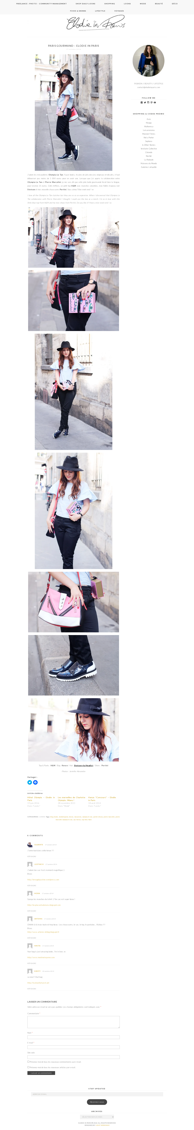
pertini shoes (98, 817)
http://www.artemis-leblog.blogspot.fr (43, 932)
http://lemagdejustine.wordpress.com (43, 879)
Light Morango (102, 1125)
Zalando (148, 152)
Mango (149, 123)
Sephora (148, 141)
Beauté (159, 4)
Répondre (31, 856)
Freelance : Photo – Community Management (41, 4)
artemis (38, 919)
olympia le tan (87, 817)
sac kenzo (77, 819)
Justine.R (39, 864)
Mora (37, 893)
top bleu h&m (86, 819)
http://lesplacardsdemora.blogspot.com (44, 905)
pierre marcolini (109, 817)
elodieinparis (63, 817)
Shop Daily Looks (85, 4)
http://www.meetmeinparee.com (41, 957)
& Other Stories (149, 145)
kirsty (37, 971)
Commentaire (33, 1013)
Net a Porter (149, 137)
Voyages (119, 11)
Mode (143, 4)
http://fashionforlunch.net (38, 983)
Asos (149, 119)
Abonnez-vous (97, 1102)
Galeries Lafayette (149, 167)
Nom (30, 1033)
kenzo (71, 817)
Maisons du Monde (149, 163)
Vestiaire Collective (149, 148)
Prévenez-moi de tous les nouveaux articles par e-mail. (53, 1067)
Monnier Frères (148, 134)
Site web (31, 1053)
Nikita (37, 946)
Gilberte (38, 845)
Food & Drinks (78, 11)
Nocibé (149, 156)
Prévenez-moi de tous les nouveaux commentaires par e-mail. (55, 1062)
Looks (127, 4)
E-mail (30, 1043)
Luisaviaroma (149, 130)
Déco (175, 4)
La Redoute (149, 160)
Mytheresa (148, 126)
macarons (77, 817)
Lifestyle (100, 11)
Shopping (110, 4)
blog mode (54, 817)
